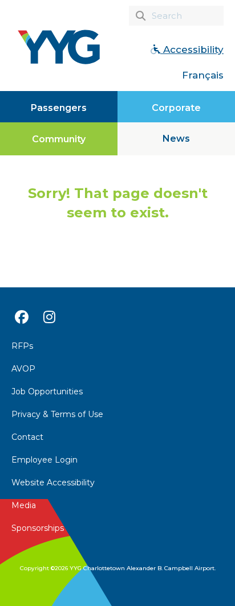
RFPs (22, 346)
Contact (27, 437)
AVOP (23, 369)
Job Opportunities (47, 391)
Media (23, 505)
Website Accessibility (53, 482)
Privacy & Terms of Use (57, 414)
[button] (176, 138)
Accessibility (192, 49)
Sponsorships (37, 528)
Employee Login (44, 460)
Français (203, 75)
